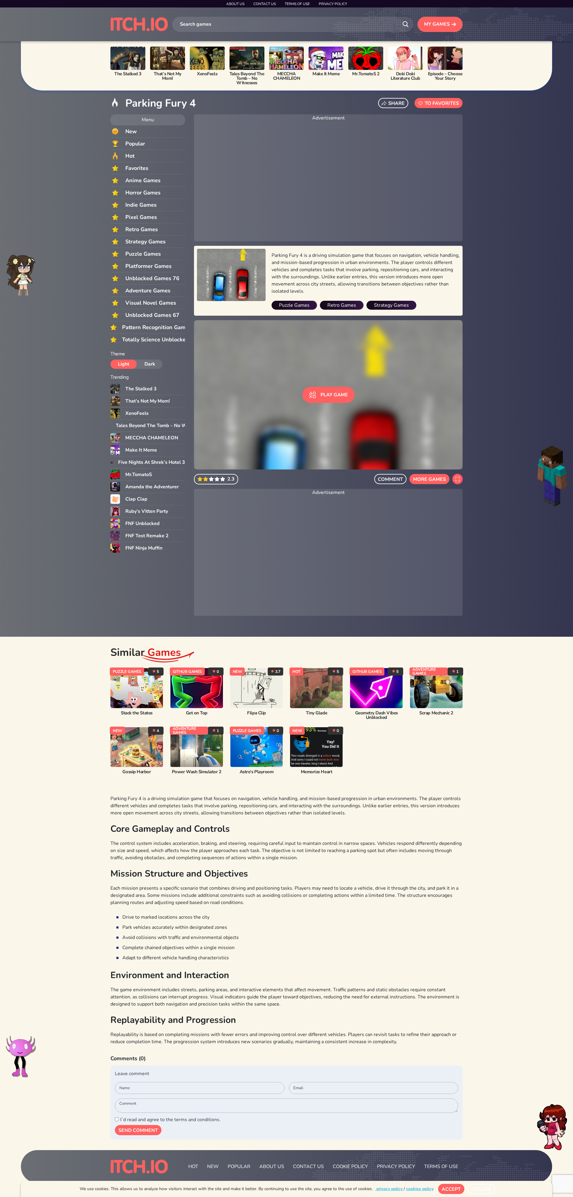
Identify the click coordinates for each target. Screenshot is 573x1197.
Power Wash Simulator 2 (196, 772)
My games (437, 24)
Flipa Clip (256, 713)
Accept (451, 1189)
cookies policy (420, 1189)
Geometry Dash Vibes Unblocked (376, 715)
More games (429, 479)
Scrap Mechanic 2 (436, 713)
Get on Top (196, 713)
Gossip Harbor (136, 772)
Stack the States (136, 713)
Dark (149, 364)
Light (123, 364)
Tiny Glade (316, 713)
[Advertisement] (328, 181)
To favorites (442, 103)
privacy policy (389, 1189)
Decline (481, 1189)
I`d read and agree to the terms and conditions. (170, 1119)
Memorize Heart (316, 772)
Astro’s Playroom (256, 772)
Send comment (138, 1130)
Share (396, 103)
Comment (390, 479)
